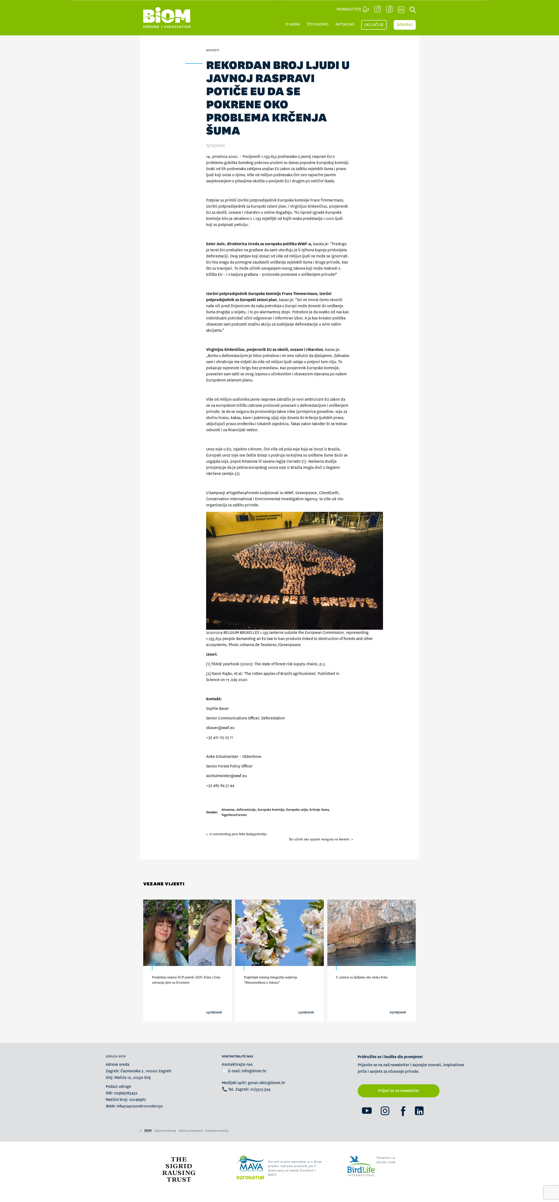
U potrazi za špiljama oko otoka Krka (362, 977)
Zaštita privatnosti (191, 1131)
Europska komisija (271, 810)
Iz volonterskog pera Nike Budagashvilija (238, 834)
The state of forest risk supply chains (286, 664)
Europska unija (297, 810)
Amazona (228, 810)
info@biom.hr (254, 1071)
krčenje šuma (319, 810)
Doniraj (405, 24)
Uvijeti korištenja (165, 1131)
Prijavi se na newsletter (398, 1090)
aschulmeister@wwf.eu (226, 775)
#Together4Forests (242, 492)
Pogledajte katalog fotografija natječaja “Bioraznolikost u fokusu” (270, 979)
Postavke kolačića (216, 1131)
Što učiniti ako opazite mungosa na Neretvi (319, 839)
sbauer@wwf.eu (220, 727)
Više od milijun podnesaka (269, 175)
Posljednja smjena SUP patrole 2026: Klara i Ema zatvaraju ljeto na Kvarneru (186, 979)
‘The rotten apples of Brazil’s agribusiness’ (280, 673)
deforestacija (246, 810)
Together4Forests (234, 815)
